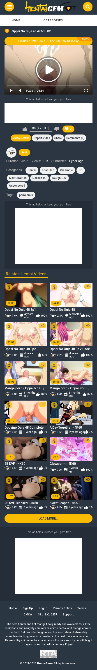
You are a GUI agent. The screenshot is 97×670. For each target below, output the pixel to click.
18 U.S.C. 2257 (47, 614)
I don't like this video (56, 129)
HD (81, 170)
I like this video (25, 129)
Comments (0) (75, 138)
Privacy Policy (62, 608)
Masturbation (18, 178)
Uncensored (17, 185)
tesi (24, 152)
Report (42, 138)
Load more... (49, 518)
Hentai (32, 170)
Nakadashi (39, 178)
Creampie (66, 170)
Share (58, 138)
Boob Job (48, 170)
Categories (53, 20)
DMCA (27, 614)
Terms (81, 608)
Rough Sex (59, 178)
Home (16, 20)
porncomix (26, 195)
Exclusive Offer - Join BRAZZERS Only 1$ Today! (48, 41)
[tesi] (11, 152)
